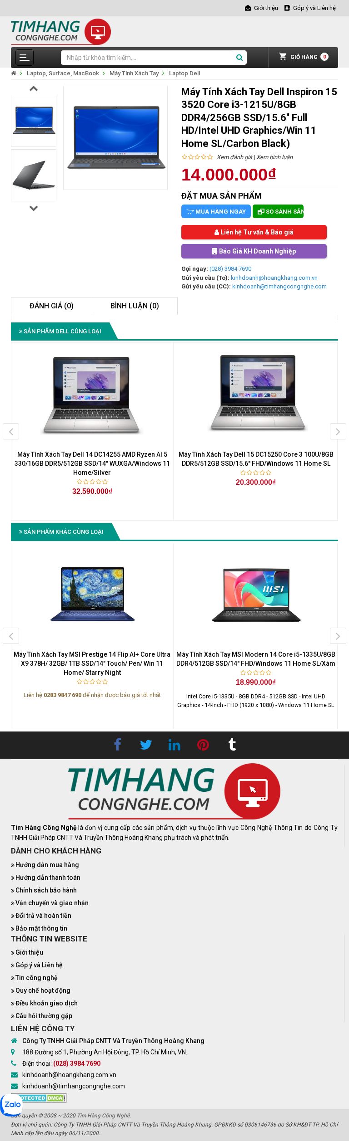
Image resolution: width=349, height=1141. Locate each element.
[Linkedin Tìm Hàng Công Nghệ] (174, 745)
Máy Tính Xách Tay (134, 73)
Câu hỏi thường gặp (43, 1015)
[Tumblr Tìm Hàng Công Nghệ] (232, 745)
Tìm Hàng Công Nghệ (103, 1115)
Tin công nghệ (36, 977)
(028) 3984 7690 (230, 268)
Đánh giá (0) (52, 306)
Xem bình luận (274, 157)
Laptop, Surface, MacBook (63, 73)
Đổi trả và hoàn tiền (43, 915)
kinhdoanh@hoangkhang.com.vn (274, 277)
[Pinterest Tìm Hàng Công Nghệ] (203, 745)
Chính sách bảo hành (46, 890)
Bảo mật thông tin (41, 928)
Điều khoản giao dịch (46, 1003)
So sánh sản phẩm (284, 211)
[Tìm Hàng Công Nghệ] (61, 31)
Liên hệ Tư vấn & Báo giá (256, 232)
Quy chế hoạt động (42, 990)
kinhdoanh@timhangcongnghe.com (279, 286)
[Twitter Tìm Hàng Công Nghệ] (146, 745)
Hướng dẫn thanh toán (47, 877)
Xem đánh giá (234, 157)
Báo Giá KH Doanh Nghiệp (257, 251)
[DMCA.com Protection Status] (39, 1097)
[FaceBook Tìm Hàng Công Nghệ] (117, 745)
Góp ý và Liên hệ (39, 965)
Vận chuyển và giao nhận (52, 903)
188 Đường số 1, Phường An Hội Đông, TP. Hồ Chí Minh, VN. (104, 1052)
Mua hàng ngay (220, 211)
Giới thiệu (29, 952)
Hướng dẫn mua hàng (47, 864)
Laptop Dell (184, 73)
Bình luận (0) (134, 306)
